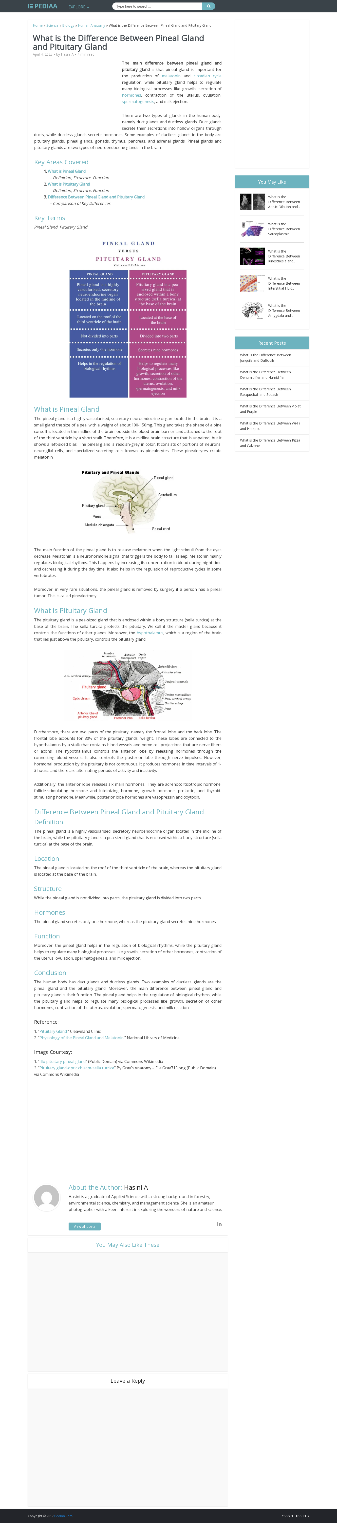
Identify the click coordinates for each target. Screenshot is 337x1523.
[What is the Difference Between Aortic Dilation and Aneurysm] (254, 201)
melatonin (171, 76)
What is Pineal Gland (67, 171)
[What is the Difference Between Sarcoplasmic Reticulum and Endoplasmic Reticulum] (254, 228)
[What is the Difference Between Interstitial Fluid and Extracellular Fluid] (254, 283)
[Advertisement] (78, 94)
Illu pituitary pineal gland (62, 1061)
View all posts (84, 1226)
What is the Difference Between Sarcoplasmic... (284, 229)
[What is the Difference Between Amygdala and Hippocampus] (254, 310)
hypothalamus (150, 632)
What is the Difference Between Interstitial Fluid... (284, 283)
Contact (287, 1516)
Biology (68, 25)
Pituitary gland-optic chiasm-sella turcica (76, 1068)
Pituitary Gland (53, 1031)
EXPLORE (77, 7)
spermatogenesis (138, 101)
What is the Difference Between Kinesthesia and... (284, 256)
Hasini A (67, 54)
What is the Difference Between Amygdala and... (284, 310)
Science (52, 25)
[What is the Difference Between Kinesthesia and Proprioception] (254, 256)
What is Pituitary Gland (69, 184)
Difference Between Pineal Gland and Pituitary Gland (96, 197)
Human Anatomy (91, 25)
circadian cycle (208, 76)
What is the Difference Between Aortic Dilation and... (284, 201)
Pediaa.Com (63, 1516)
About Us (302, 1516)
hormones (131, 95)
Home (38, 25)
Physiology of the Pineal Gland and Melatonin (81, 1037)
